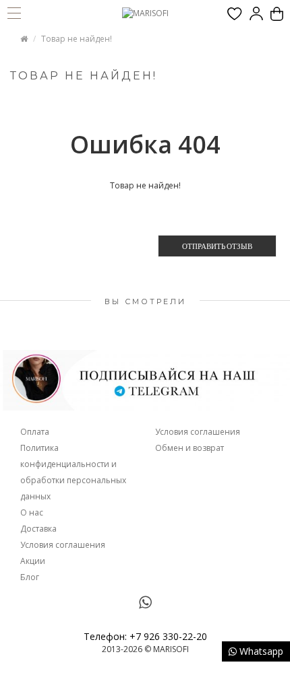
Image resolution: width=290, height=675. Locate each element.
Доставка (38, 528)
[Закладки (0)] (235, 14)
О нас (31, 512)
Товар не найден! (76, 38)
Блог (29, 577)
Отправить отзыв (217, 246)
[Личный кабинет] (256, 14)
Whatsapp (260, 651)
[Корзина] (277, 14)
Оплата (34, 431)
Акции (32, 561)
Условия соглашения (62, 544)
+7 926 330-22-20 (168, 636)
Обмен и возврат (189, 448)
